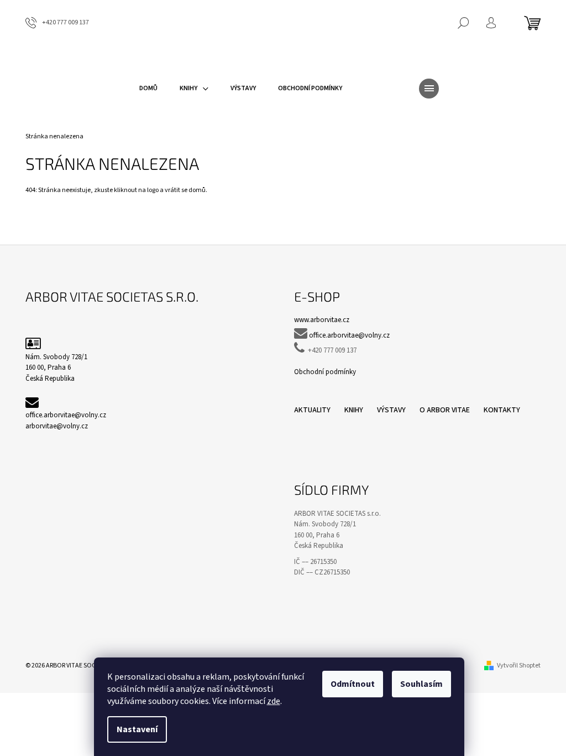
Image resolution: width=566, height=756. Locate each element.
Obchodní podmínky (325, 372)
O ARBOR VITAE (445, 410)
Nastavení (137, 729)
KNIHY (353, 410)
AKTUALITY (312, 410)
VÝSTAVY (391, 410)
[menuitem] (148, 89)
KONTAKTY (502, 410)
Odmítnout (353, 684)
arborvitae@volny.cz (56, 426)
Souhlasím (421, 684)
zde (273, 701)
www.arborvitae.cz (321, 320)
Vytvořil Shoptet (519, 665)
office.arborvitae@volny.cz (65, 415)
